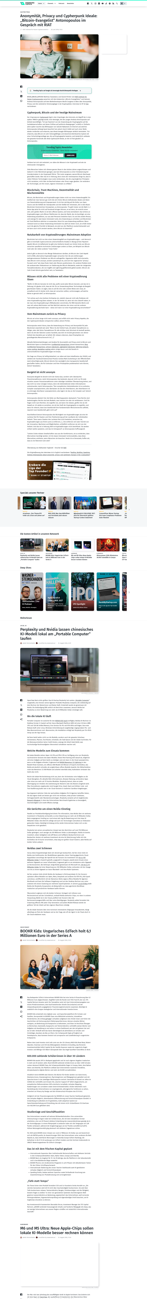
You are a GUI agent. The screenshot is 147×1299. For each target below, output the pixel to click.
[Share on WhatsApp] (21, 101)
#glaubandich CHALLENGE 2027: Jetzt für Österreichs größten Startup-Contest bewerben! (84, 515)
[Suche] (117, 3)
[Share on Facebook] (21, 86)
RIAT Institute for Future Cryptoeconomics (35, 29)
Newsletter (70, 3)
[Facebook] (88, 3)
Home (40, 3)
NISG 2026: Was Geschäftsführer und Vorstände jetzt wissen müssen (59, 515)
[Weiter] (129, 509)
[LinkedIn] (99, 3)
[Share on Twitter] (21, 91)
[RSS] (113, 3)
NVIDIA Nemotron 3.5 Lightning (70, 762)
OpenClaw (43, 1297)
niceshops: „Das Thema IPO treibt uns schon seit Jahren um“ (34, 514)
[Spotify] (110, 3)
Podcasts (61, 3)
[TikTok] (106, 3)
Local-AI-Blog (82, 884)
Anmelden (70, 155)
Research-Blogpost (33, 800)
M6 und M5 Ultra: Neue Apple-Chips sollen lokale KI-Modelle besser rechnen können (81, 558)
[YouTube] (102, 3)
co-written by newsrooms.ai (46, 643)
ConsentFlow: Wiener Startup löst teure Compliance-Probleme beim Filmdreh (110, 515)
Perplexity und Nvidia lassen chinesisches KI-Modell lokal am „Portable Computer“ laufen (31, 558)
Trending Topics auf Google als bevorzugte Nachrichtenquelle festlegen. (55, 90)
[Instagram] (95, 3)
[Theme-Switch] (123, 3)
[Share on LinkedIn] (21, 96)
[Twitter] (92, 3)
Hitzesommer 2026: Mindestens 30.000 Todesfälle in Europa (107, 556)
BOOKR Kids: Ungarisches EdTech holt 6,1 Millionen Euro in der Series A (57, 558)
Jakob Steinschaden (29, 643)
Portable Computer (82, 700)
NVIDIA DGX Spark (61, 721)
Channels (50, 3)
